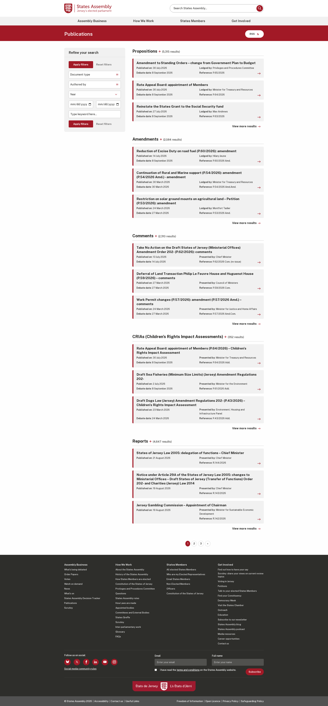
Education (223, 615)
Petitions (222, 586)
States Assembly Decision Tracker (82, 598)
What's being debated (75, 569)
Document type (80, 74)
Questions (120, 593)
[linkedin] (95, 662)
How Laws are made (125, 603)
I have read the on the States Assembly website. (198, 670)
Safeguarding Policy (252, 701)
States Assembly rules (127, 598)
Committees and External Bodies (132, 612)
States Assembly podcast (231, 629)
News (67, 588)
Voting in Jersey (226, 581)
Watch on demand (73, 584)
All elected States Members (181, 569)
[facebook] (86, 662)
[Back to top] (319, 694)
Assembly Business (92, 21)
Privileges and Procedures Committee (135, 588)
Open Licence (212, 701)
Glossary (120, 631)
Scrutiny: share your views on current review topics (240, 575)
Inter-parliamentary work (128, 627)
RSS (252, 33)
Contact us (223, 643)
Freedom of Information (190, 701)
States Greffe (122, 617)
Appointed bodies (124, 608)
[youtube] (105, 662)
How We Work (143, 21)
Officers (171, 588)
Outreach (222, 610)
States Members (192, 21)
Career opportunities (229, 639)
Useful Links (132, 701)
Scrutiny (68, 608)
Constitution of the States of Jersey (133, 584)
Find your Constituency (229, 595)
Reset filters (104, 64)
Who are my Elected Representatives (186, 574)
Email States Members (178, 579)
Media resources (226, 634)
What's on (69, 593)
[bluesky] (67, 662)
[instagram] (114, 662)
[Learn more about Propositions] (160, 51)
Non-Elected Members (178, 584)
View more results (244, 126)
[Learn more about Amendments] (161, 139)
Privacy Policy (230, 701)
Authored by (78, 84)
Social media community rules (80, 668)
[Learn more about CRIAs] (226, 336)
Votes (67, 579)
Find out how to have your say (233, 569)
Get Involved (241, 21)
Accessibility (101, 701)
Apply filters (80, 64)
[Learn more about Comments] (156, 235)
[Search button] (259, 8)
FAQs (118, 636)
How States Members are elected (133, 579)
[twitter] (77, 662)
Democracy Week (227, 600)
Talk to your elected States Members (237, 591)
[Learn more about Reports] (151, 441)
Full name (217, 655)
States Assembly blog (229, 624)
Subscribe (255, 671)
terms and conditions (188, 670)
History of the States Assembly (131, 574)
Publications (70, 603)
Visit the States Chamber (231, 605)
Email (158, 655)
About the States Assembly (129, 569)
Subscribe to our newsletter (232, 619)
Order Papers (71, 574)
